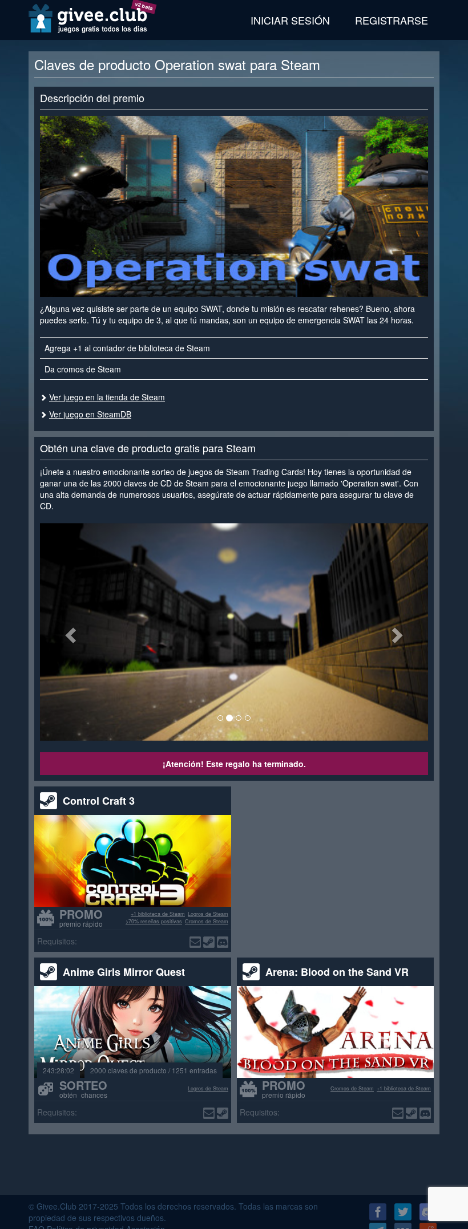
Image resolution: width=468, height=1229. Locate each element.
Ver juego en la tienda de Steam (107, 397)
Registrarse (391, 20)
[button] (69, 632)
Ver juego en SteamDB (90, 414)
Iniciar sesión (290, 20)
